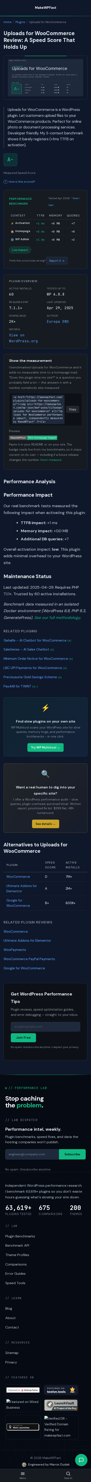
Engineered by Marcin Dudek (49, 1464)
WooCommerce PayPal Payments (29, 959)
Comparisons (16, 1264)
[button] (81, 1460)
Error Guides (15, 1273)
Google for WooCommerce (24, 968)
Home (7, 22)
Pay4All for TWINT (21, 686)
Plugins (20, 22)
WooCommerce (18, 877)
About (10, 1318)
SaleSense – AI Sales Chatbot (29, 649)
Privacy (11, 1362)
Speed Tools (15, 1283)
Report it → (56, 260)
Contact (12, 1327)
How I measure (51, 460)
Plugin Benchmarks (20, 1236)
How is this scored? (22, 182)
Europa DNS (58, 321)
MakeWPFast (45, 7)
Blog (8, 1308)
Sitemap (12, 1352)
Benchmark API (17, 1245)
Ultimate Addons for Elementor (27, 940)
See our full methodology (57, 617)
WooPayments (15, 950)
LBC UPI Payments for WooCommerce (35, 668)
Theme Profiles (17, 1255)
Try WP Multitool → (45, 747)
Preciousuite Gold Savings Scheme (33, 677)
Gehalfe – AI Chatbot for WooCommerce (37, 640)
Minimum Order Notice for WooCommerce (38, 658)
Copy (72, 409)
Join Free (23, 1038)
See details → (46, 824)
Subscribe (72, 1154)
